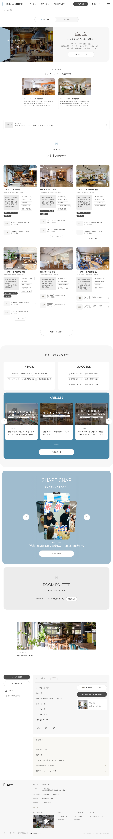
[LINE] (38, 728)
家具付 (15, 374)
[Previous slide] (6, 176)
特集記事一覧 (56, 452)
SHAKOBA (77, 819)
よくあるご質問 (41, 714)
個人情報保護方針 (22, 833)
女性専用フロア (29, 379)
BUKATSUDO (78, 816)
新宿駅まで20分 (76, 379)
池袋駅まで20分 (76, 384)
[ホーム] (3, 10)
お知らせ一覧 (40, 704)
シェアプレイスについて (81, 54)
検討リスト (98, 4)
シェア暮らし (31, 4)
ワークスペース (14, 379)
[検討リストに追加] (33, 184)
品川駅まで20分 (92, 379)
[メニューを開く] (108, 4)
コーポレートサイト (9, 833)
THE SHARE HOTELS (96, 816)
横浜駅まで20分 (92, 384)
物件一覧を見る (56, 331)
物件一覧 (39, 693)
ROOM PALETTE (59, 4)
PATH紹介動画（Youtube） (45, 766)
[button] (18, 267)
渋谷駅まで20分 (92, 374)
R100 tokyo (61, 819)
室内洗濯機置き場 (45, 379)
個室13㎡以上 (27, 374)
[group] (38, 93)
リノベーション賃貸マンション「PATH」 (50, 760)
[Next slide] (34, 176)
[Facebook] (54, 728)
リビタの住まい (62, 816)
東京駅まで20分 (76, 374)
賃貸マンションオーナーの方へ (47, 771)
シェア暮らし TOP (42, 688)
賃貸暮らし (45, 4)
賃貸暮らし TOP (41, 750)
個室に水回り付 (41, 374)
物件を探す (82, 4)
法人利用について (42, 720)
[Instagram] (46, 728)
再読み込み (71, 599)
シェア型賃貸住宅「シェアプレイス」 (49, 698)
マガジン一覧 (56, 553)
